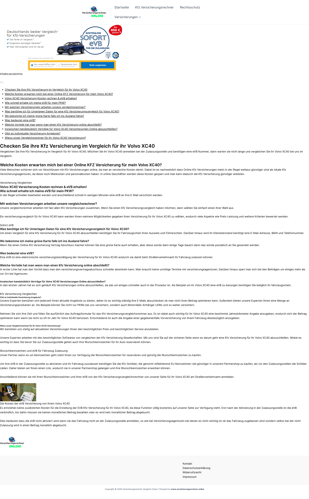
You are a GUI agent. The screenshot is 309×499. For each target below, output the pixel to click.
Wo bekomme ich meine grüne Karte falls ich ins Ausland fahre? (44, 115)
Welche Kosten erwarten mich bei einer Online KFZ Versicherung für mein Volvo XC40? (59, 94)
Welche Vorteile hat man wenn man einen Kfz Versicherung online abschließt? (53, 124)
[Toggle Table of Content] (2, 82)
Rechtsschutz (190, 7)
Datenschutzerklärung (196, 468)
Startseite (121, 7)
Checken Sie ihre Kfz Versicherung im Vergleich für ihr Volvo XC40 (46, 89)
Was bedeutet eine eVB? (20, 120)
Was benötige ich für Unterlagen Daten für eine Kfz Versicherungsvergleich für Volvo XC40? (62, 111)
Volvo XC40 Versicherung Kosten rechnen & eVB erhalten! (41, 98)
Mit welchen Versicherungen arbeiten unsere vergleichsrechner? (45, 107)
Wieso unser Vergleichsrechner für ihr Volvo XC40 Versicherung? (45, 137)
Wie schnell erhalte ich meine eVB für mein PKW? (35, 102)
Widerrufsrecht (192, 472)
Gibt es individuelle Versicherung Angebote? (32, 133)
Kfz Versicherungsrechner (154, 7)
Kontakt (187, 463)
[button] (139, 17)
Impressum (190, 476)
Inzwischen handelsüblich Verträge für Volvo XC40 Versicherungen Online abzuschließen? (61, 129)
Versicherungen (126, 17)
